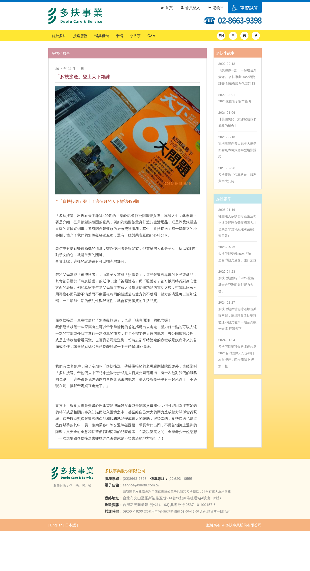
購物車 (218, 7)
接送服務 (80, 35)
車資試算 (248, 7)
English (56, 525)
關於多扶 (59, 35)
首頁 (169, 7)
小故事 (135, 35)
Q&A (151, 35)
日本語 (70, 525)
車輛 (119, 35)
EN (221, 35)
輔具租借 (101, 35)
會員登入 (192, 7)
